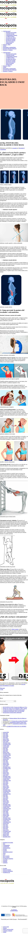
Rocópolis (21, 148)
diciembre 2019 (6, 818)
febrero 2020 (6, 815)
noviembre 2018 (7, 831)
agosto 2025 (6, 747)
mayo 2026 (5, 736)
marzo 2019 (6, 830)
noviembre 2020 (7, 806)
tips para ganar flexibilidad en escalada (12, 685)
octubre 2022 (6, 779)
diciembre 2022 (6, 776)
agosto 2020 (6, 810)
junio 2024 (5, 761)
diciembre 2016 (6, 836)
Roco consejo (6, 856)
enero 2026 (5, 741)
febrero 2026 (6, 740)
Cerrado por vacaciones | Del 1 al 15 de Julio (13, 711)
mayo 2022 (5, 783)
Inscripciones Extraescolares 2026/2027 (12, 712)
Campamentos (6, 845)
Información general (7, 852)
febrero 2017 (6, 835)
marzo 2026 (6, 739)
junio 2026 (5, 735)
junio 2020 (5, 811)
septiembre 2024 (7, 757)
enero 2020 (5, 816)
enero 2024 (5, 765)
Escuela (5, 849)
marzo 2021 (6, 800)
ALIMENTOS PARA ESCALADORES (16, 726)
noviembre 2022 (7, 777)
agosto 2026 (6, 732)
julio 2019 (5, 824)
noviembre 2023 (7, 768)
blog (4, 843)
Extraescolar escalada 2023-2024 (19, 721)
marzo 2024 (6, 763)
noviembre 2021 (7, 791)
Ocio (4, 854)
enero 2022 (5, 788)
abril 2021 (5, 799)
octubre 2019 (6, 820)
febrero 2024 (6, 764)
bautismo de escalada (8, 842)
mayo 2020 (5, 812)
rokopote (5, 861)
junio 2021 (5, 796)
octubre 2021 (6, 792)
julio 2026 (5, 733)
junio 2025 (5, 749)
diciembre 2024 (6, 753)
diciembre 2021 (6, 789)
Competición (6, 846)
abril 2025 (5, 751)
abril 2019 (5, 828)
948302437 (15, 909)
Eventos (5, 850)
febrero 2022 (6, 787)
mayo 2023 (5, 769)
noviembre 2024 (7, 755)
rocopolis (14, 148)
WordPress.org (6, 872)
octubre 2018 (6, 832)
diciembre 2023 (6, 767)
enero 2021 (5, 803)
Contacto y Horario (7, 930)
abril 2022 (5, 784)
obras (4, 853)
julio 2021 (5, 795)
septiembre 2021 (7, 793)
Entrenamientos (6, 848)
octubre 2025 (6, 745)
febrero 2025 (6, 752)
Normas (5, 928)
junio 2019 (5, 826)
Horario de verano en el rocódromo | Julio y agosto (15, 708)
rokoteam (5, 862)
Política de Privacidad (8, 929)
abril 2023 (5, 771)
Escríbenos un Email (14, 910)
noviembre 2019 (7, 819)
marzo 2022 (6, 785)
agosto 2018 (6, 834)
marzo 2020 (6, 814)
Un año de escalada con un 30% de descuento (14, 709)
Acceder (5, 868)
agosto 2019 (6, 823)
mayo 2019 (5, 827)
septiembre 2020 (7, 808)
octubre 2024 (6, 756)
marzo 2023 (6, 772)
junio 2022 (5, 781)
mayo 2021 (5, 798)
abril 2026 (5, 737)
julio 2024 (5, 760)
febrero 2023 (6, 773)
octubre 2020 (6, 807)
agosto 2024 (6, 759)
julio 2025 (5, 748)
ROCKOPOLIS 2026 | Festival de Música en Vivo (15, 707)
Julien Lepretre (15, 629)
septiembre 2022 (7, 780)
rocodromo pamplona (8, 858)
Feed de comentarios (8, 871)
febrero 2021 (6, 802)
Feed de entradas (7, 869)
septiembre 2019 (7, 822)
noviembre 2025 (7, 744)
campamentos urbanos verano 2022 (17, 722)
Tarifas (4, 932)
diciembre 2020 (6, 804)
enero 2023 (5, 775)
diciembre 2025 (6, 743)
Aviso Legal (6, 926)
